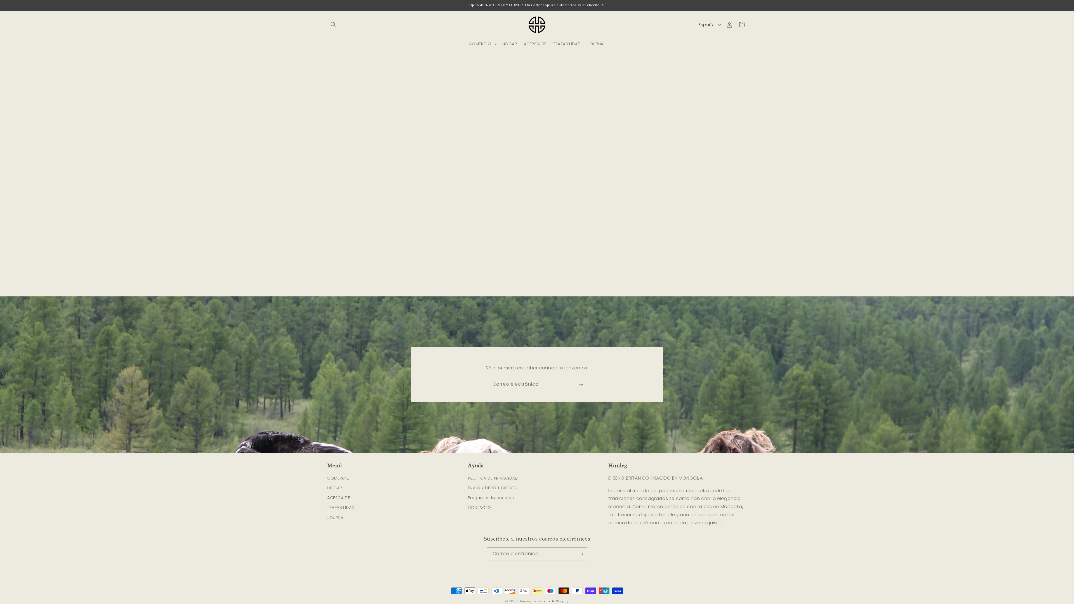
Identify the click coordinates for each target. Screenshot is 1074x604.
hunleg (525, 601)
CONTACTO (479, 507)
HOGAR (334, 488)
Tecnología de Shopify (550, 601)
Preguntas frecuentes (491, 498)
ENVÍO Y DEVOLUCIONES (492, 488)
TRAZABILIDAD (341, 507)
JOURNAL (336, 517)
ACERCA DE (338, 498)
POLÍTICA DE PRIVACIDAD (493, 478)
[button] (333, 24)
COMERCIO (338, 478)
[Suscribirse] (581, 384)
